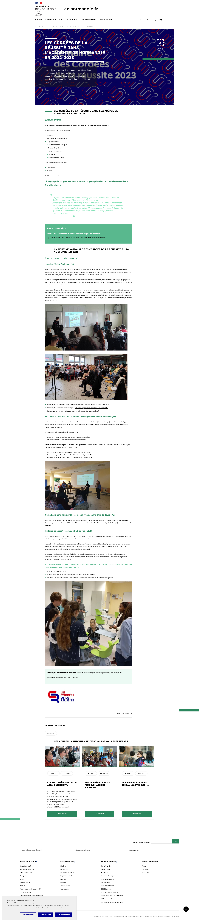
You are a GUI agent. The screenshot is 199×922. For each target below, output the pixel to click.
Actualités (45, 27)
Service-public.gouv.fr (67, 872)
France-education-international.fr (30, 889)
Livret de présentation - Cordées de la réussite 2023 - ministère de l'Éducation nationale (77, 238)
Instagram (145, 872)
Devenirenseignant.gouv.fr (28, 869)
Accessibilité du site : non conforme (168, 916)
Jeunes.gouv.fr (65, 886)
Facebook (145, 869)
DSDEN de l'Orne (106, 889)
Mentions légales (119, 916)
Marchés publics (134, 850)
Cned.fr (22, 879)
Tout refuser (46, 914)
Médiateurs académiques (82, 850)
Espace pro (104, 872)
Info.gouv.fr (64, 869)
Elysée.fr (63, 866)
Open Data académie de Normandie (112, 902)
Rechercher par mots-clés (141, 842)
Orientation (50, 733)
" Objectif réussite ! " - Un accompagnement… (62, 783)
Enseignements (72, 19)
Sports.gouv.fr (65, 889)
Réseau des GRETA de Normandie (112, 896)
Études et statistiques (108, 876)
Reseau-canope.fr (25, 882)
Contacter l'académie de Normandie (31, 850)
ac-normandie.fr (81, 8)
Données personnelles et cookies (58, 905)
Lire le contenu (62, 814)
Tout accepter (64, 914)
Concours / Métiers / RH (88, 19)
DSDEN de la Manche (108, 886)
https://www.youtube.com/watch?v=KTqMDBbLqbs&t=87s (89, 405)
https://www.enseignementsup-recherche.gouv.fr (106, 673)
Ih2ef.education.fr (25, 892)
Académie (38, 19)
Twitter (144, 866)
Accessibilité (161, 19)
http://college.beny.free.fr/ (91, 411)
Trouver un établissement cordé (57, 678)
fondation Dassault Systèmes (63, 272)
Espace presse (105, 869)
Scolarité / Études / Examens (54, 19)
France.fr (63, 882)
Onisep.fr (23, 876)
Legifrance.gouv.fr (66, 876)
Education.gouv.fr (25, 866)
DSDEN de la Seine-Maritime (110, 892)
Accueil (37, 27)
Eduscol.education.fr (26, 872)
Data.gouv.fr (64, 879)
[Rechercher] (154, 20)
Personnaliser (28, 914)
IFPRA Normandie (107, 899)
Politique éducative (106, 19)
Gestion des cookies (151, 916)
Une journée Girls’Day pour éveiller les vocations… (97, 785)
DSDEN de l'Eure (106, 882)
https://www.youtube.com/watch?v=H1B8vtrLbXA (91, 408)
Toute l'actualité (106, 866)
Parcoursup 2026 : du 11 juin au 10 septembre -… (135, 783)
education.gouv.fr (82, 673)
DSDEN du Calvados (107, 879)
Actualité (53, 773)
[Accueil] (45, 9)
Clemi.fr (22, 886)
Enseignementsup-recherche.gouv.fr (31, 896)
